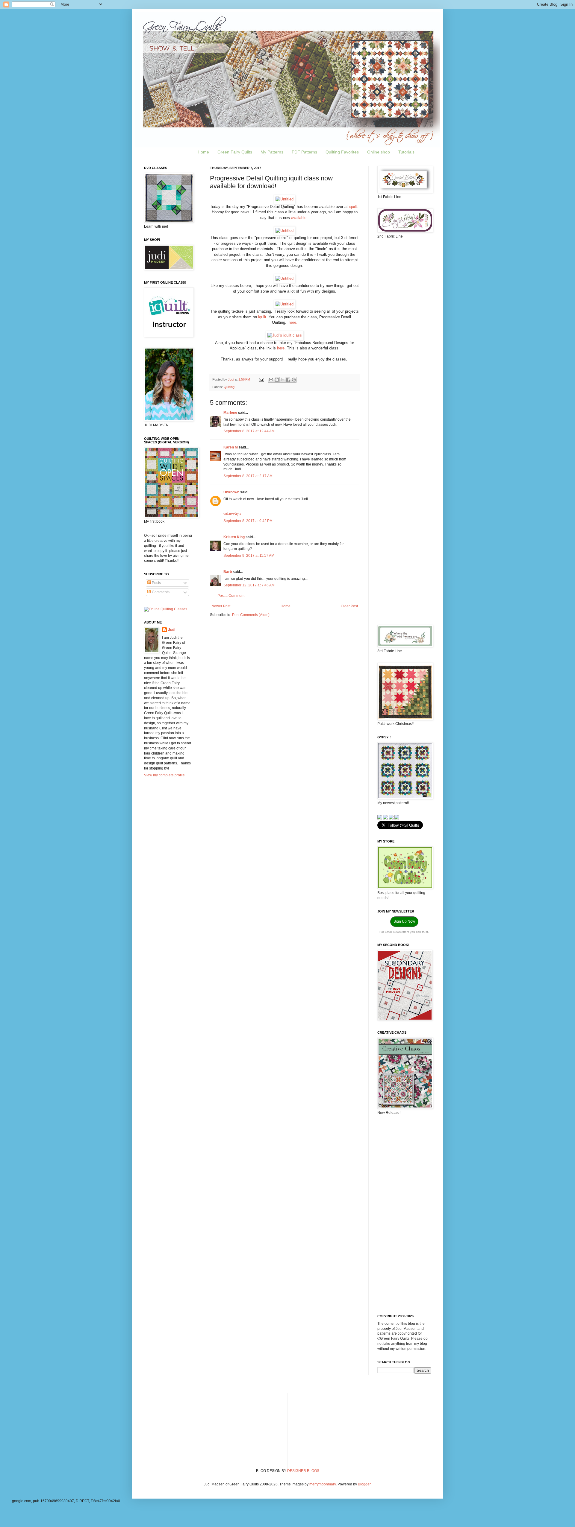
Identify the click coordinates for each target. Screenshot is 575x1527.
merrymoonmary (322, 1484)
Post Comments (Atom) (251, 615)
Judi (171, 630)
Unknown (231, 492)
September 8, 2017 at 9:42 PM (248, 521)
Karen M (230, 447)
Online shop (378, 152)
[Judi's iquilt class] (285, 335)
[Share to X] (282, 380)
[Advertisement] (404, 338)
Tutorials (406, 152)
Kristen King (234, 537)
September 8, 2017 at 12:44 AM (249, 431)
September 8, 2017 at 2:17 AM (248, 476)
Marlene (230, 412)
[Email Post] (261, 379)
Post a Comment (230, 596)
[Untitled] (284, 199)
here (281, 348)
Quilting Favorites (342, 152)
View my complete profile (164, 775)
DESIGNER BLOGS (303, 1471)
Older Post (349, 606)
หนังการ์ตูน (232, 514)
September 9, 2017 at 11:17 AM (248, 555)
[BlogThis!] (277, 380)
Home (203, 152)
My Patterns (272, 152)
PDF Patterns (304, 152)
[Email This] (271, 380)
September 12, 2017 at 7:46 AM (249, 585)
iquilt (353, 206)
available (298, 217)
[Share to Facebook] (288, 380)
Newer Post (220, 606)
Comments (160, 592)
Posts (156, 583)
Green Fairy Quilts (234, 152)
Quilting (229, 387)
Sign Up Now (404, 921)
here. (292, 322)
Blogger (364, 1484)
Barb (227, 572)
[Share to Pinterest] (294, 380)
